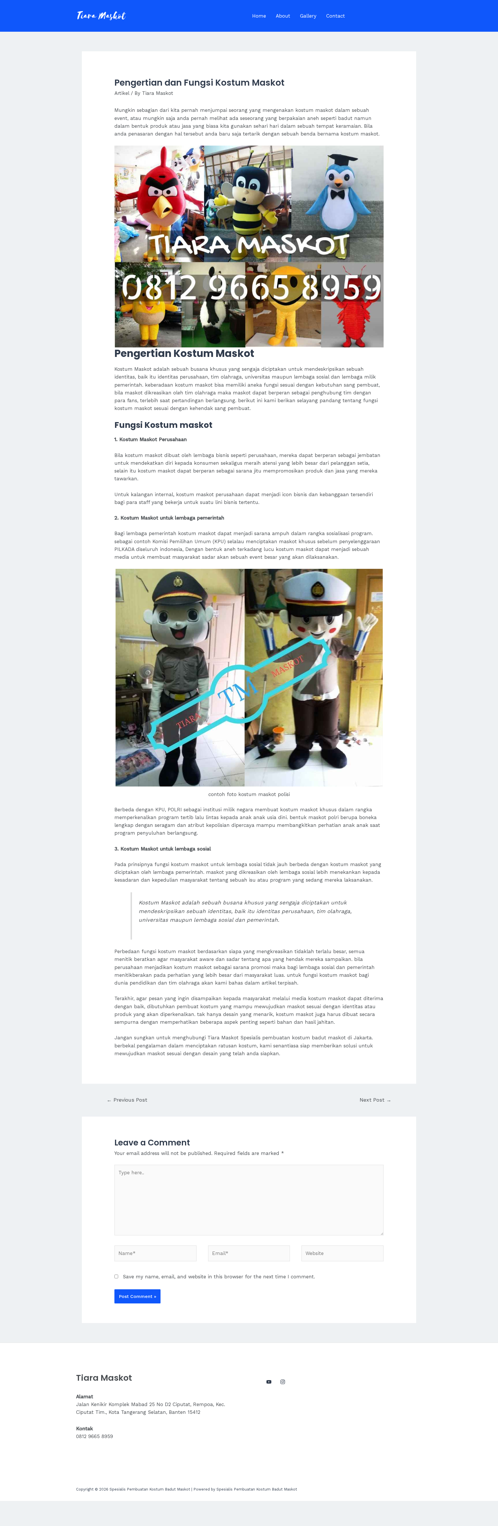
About (283, 16)
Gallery (308, 16)
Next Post (375, 1100)
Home (259, 16)
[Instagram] (282, 1381)
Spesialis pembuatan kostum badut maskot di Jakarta (306, 1037)
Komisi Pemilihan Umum (181, 541)
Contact (335, 16)
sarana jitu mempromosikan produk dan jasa (290, 471)
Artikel (121, 93)
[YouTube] (268, 1381)
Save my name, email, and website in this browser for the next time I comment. (219, 1276)
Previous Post (127, 1100)
